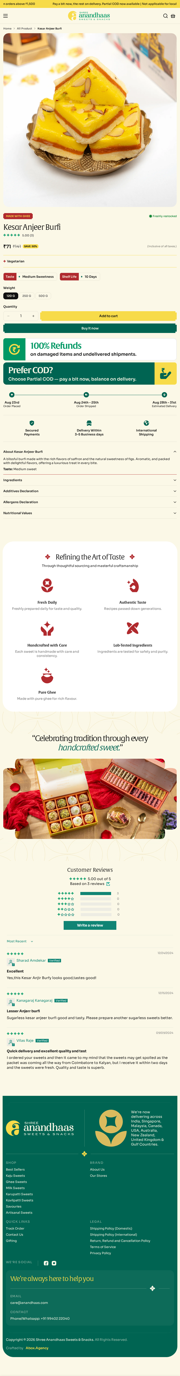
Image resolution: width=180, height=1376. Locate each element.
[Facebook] (46, 1263)
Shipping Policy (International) (113, 1235)
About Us (97, 1169)
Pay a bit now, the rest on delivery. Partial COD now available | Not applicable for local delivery (90, 4)
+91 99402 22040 (55, 1318)
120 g (12, 296)
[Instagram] (54, 1263)
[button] (12, 235)
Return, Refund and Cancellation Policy (120, 1241)
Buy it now (90, 328)
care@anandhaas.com (29, 1303)
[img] (15, 954)
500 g (45, 296)
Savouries (14, 1206)
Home (7, 28)
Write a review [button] (90, 925)
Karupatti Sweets (19, 1194)
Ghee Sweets (16, 1182)
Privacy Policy (100, 1253)
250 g (28, 296)
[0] (173, 15)
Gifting (11, 1241)
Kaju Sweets (15, 1176)
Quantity (10, 307)
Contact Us (14, 1235)
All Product (24, 28)
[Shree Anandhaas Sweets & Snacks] (90, 16)
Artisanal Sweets (19, 1213)
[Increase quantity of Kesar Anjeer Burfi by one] (33, 316)
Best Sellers (15, 1169)
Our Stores (98, 1176)
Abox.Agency (37, 1348)
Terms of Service (103, 1247)
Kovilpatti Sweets (19, 1200)
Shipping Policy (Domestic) (111, 1228)
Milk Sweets (15, 1188)
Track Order (15, 1228)
